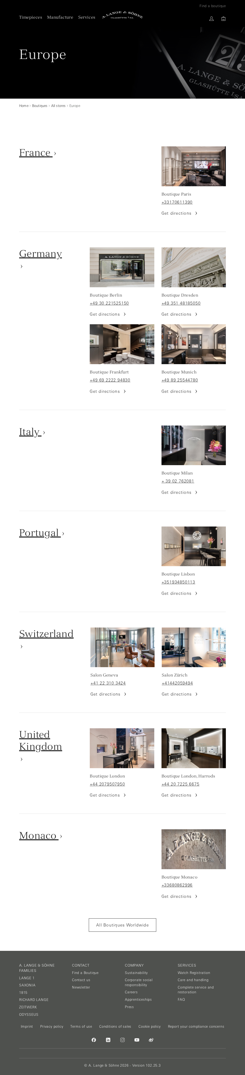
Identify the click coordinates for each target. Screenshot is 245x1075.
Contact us (81, 980)
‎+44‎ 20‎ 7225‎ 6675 (180, 784)
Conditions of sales (115, 1026)
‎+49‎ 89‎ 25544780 (179, 380)
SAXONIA (27, 985)
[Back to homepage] (122, 15)
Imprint (27, 1026)
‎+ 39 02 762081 (177, 481)
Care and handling (193, 980)
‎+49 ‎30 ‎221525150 (109, 303)
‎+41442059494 (177, 683)
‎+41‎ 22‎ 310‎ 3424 (108, 683)
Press (129, 1007)
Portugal (40, 532)
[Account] (211, 18)
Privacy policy (51, 1026)
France (36, 152)
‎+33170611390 (177, 202)
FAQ (181, 999)
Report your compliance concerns (196, 1026)
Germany (40, 253)
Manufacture (60, 17)
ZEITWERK (28, 1007)
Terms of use (81, 1026)
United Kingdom (40, 740)
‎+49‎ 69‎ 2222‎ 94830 (110, 380)
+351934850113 (178, 582)
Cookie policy (150, 1026)
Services (86, 17)
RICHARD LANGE (33, 1000)
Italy (30, 431)
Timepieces (30, 17)
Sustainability (136, 973)
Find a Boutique (85, 973)
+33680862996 (177, 885)
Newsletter (81, 987)
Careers (131, 992)
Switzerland (46, 633)
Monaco (39, 835)
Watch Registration (194, 973)
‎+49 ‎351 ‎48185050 (181, 303)
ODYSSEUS (28, 1014)
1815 (23, 993)
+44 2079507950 (107, 784)
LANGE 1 (27, 978)
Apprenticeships (138, 999)
